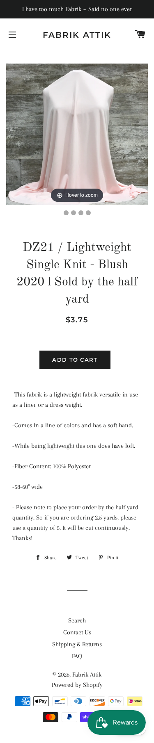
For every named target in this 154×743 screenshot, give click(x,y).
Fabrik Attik (77, 35)
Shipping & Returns (77, 644)
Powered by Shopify (77, 684)
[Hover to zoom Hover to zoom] (77, 133)
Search (77, 620)
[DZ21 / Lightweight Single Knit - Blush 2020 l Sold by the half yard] (66, 212)
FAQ (77, 656)
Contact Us (77, 632)
